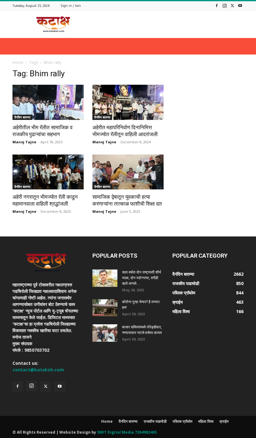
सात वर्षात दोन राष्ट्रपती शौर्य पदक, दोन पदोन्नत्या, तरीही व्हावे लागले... (141, 278)
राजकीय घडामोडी (155, 421)
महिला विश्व (206, 421)
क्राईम (224, 421)
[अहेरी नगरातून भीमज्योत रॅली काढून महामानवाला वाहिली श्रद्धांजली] (48, 172)
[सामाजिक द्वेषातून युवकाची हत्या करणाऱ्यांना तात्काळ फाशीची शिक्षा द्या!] (128, 172)
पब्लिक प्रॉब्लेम (182, 421)
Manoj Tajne (24, 142)
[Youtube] (240, 5)
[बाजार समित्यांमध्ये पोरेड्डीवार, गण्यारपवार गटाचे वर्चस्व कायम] (104, 333)
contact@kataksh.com (38, 370)
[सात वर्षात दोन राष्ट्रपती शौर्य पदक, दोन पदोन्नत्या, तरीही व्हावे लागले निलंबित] (104, 278)
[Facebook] (216, 5)
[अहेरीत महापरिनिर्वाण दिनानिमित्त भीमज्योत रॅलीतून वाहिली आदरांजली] (128, 102)
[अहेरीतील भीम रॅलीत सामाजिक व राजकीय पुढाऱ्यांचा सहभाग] (48, 102)
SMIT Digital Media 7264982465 (127, 432)
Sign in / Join (71, 6)
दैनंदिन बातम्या (22, 117)
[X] (232, 5)
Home (17, 62)
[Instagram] (224, 5)
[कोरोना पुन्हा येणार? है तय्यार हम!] (104, 308)
